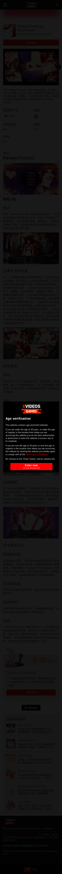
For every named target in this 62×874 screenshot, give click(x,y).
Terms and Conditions (37, 454)
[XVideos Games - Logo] (31, 409)
